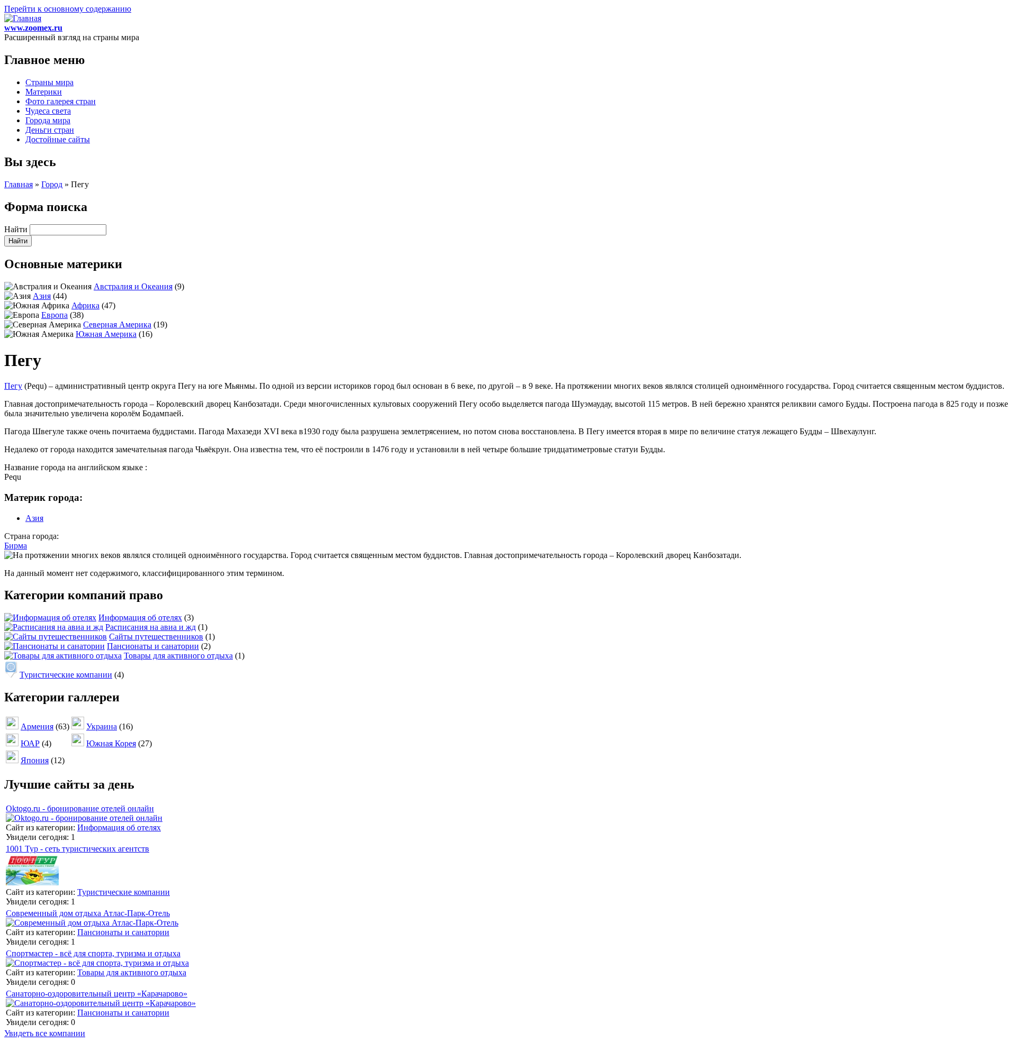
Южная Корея (111, 743)
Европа (54, 314)
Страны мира (49, 82)
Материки (43, 91)
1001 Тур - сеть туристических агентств (77, 848)
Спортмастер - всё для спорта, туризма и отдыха (93, 953)
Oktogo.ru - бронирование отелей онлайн (80, 808)
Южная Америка (106, 334)
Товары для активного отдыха (178, 655)
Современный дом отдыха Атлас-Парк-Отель (88, 913)
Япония (35, 760)
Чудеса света (48, 110)
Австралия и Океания (133, 286)
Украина (101, 726)
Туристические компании (66, 674)
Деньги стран (49, 129)
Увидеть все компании (44, 1033)
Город (51, 184)
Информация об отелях (140, 617)
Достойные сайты (57, 139)
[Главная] (22, 18)
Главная (18, 184)
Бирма (15, 545)
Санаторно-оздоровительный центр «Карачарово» (96, 993)
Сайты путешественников (156, 636)
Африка (85, 305)
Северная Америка (117, 324)
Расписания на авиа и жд (150, 627)
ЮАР (30, 743)
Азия (42, 295)
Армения (37, 726)
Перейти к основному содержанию (67, 8)
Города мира (47, 120)
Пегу (13, 385)
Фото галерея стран (60, 101)
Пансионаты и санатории (153, 646)
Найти (17, 229)
